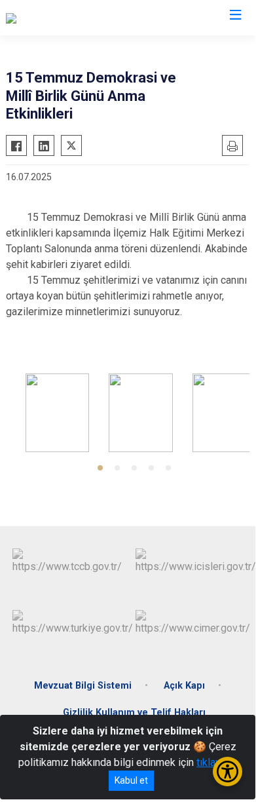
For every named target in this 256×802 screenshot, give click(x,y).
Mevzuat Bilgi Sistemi (83, 685)
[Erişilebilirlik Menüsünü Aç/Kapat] (227, 771)
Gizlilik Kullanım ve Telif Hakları (134, 712)
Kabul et (131, 780)
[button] (100, 467)
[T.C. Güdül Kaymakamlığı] (60, 18)
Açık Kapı (184, 685)
